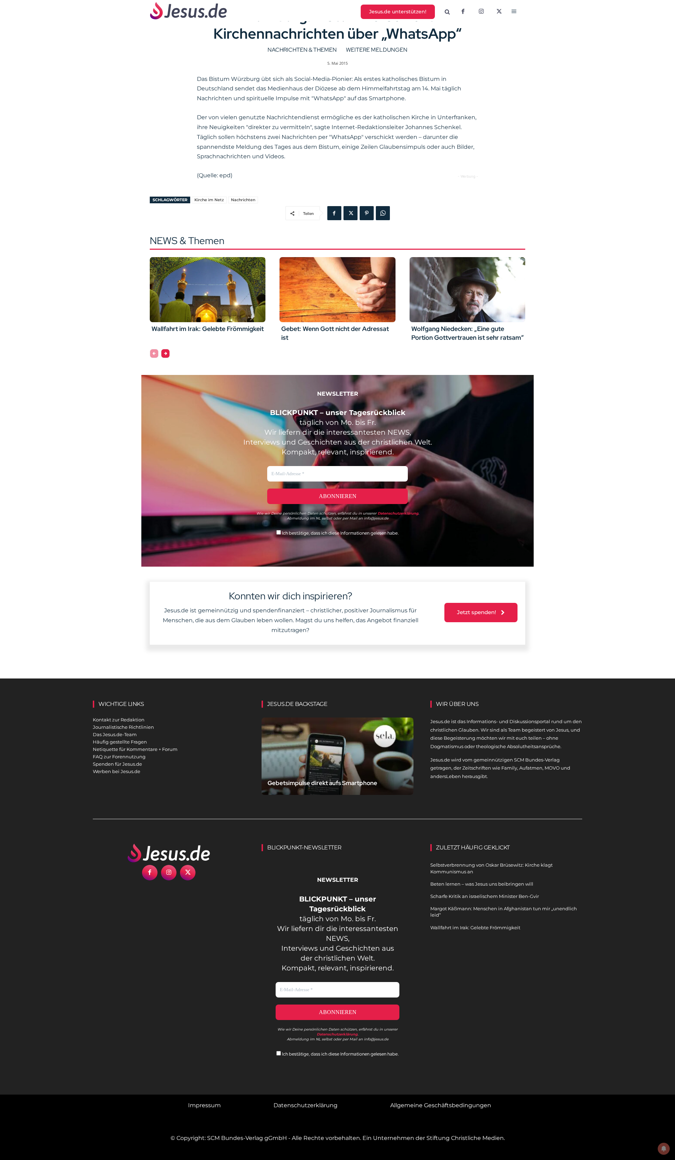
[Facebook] (463, 12)
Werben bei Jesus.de (116, 771)
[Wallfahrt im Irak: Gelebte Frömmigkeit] (207, 289)
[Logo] (169, 853)
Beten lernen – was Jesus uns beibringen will (481, 884)
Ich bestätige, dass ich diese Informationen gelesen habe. (340, 533)
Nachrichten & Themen (302, 49)
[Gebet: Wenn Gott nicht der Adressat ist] (337, 289)
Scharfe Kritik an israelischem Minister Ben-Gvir (484, 896)
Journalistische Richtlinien (123, 727)
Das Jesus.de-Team (115, 734)
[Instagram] (481, 12)
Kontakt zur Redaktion (118, 719)
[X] (499, 12)
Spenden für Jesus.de (117, 764)
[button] (447, 12)
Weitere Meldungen (376, 49)
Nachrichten (243, 199)
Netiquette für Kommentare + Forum (135, 749)
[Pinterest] (367, 213)
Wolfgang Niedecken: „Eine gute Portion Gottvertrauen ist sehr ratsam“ (467, 333)
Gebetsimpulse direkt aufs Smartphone (322, 783)
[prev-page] (154, 353)
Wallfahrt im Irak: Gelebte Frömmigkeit (208, 329)
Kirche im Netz (209, 199)
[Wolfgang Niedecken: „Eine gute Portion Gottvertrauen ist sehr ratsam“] (467, 289)
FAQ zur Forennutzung (119, 756)
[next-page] (165, 353)
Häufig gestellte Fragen (120, 742)
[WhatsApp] (383, 213)
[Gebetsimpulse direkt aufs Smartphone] (337, 764)
